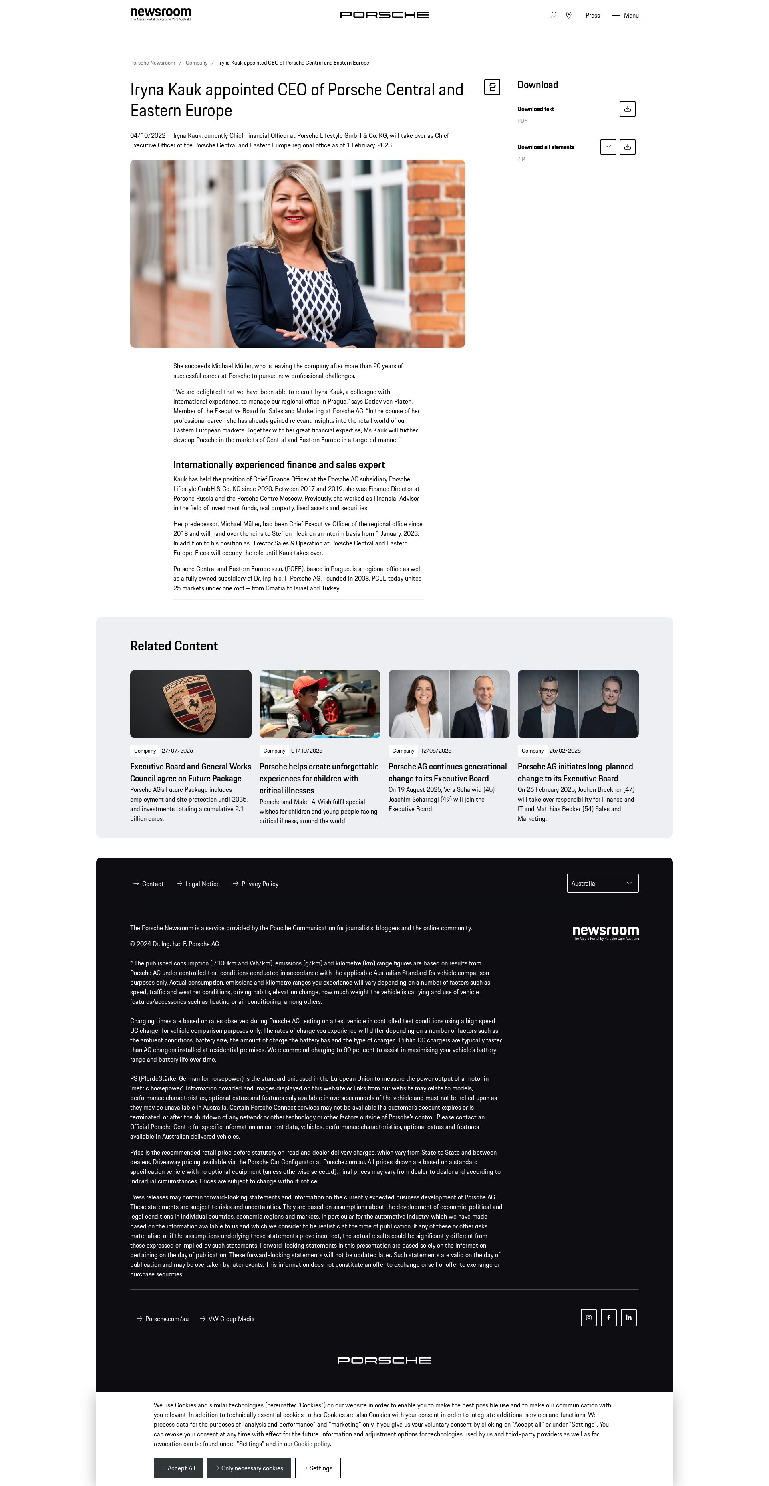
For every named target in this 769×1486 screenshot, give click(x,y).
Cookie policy (312, 1443)
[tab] (578, 87)
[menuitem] (147, 884)
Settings (321, 1468)
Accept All (181, 1468)
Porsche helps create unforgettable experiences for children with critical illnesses (319, 779)
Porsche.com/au (167, 1319)
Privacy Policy (260, 883)
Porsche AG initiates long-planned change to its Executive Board (575, 773)
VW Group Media (232, 1319)
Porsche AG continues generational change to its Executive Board (448, 773)
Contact (153, 883)
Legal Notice (202, 883)
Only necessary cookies (252, 1468)
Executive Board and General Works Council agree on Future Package (190, 773)
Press (593, 15)
